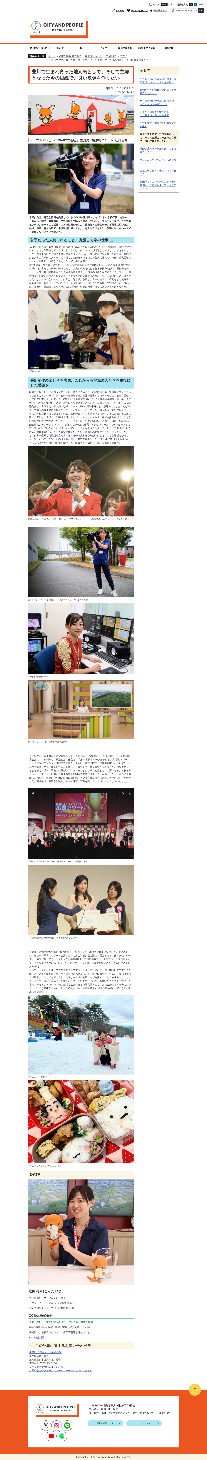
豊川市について (93, 56)
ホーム (51, 56)
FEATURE (110, 56)
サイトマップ (144, 1423)
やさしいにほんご (139, 10)
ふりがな (120, 10)
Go (200, 10)
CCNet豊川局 (36, 1337)
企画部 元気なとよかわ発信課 (45, 1352)
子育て (123, 56)
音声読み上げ (160, 10)
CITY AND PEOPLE (70, 56)
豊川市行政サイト (105, 1423)
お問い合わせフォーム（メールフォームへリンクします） (60, 1370)
